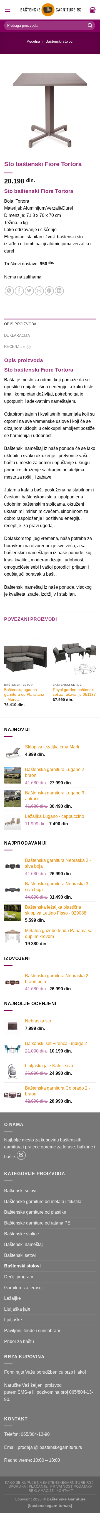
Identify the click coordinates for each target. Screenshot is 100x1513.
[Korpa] (92, 10)
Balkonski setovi (20, 1190)
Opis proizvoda (20, 324)
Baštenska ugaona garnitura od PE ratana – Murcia (24, 695)
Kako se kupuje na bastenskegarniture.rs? (49, 1483)
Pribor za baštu (19, 1341)
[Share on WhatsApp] (9, 290)
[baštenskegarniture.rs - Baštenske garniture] (50, 10)
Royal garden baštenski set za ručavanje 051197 (74, 692)
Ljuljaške (13, 1319)
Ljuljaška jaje (17, 1309)
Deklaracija (17, 335)
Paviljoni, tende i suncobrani (32, 1330)
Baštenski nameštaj (23, 1244)
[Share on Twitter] (29, 290)
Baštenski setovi (20, 1255)
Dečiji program (18, 1276)
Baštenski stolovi (59, 41)
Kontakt (64, 1491)
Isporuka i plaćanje (28, 1486)
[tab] (50, 324)
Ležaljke (12, 1298)
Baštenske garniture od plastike (35, 1212)
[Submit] (90, 25)
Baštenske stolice (21, 1233)
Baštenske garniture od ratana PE (37, 1223)
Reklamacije (41, 1491)
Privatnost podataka (71, 1486)
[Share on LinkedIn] (59, 290)
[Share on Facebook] (19, 290)
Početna (33, 41)
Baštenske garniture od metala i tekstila (42, 1201)
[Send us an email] (21, 1155)
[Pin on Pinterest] (49, 290)
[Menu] (7, 9)
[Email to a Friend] (39, 290)
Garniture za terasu (23, 1287)
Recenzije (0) (17, 347)
